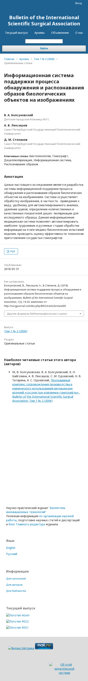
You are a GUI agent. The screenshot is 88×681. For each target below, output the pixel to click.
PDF (12, 251)
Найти (44, 48)
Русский (11, 554)
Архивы (39, 33)
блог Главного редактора (27, 524)
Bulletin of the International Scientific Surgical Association (44, 20)
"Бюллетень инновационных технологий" (35, 510)
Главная (9, 59)
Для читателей (16, 578)
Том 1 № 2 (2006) (44, 59)
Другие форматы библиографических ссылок (37, 313)
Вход (78, 3)
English (10, 548)
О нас (79, 33)
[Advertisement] (44, 458)
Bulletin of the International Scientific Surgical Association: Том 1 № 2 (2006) (42, 399)
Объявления (60, 33)
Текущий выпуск (16, 33)
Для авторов (14, 584)
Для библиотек (16, 591)
